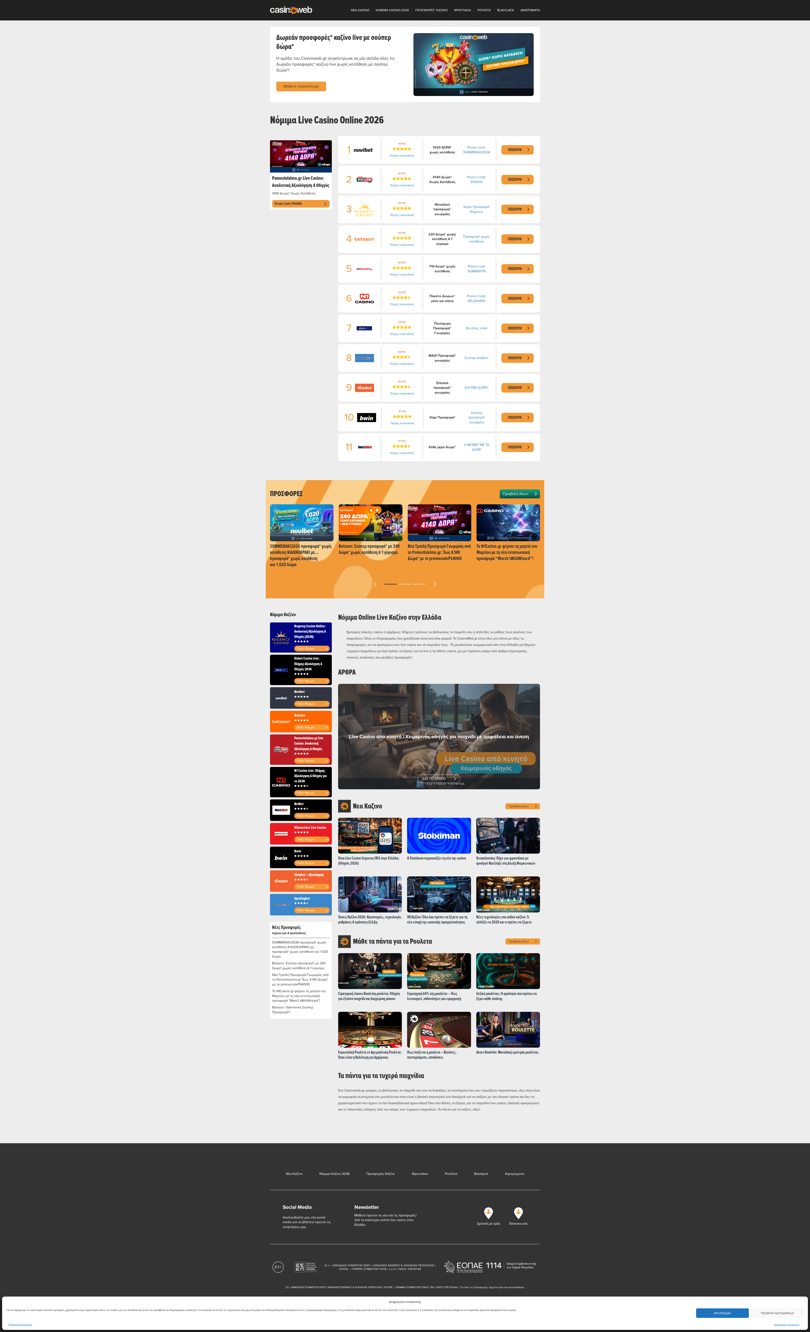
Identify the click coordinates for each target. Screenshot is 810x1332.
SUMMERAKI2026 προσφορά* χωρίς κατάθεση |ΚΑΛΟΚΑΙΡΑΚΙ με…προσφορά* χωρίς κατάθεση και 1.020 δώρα (300, 949)
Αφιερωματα (530, 10)
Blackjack (505, 10)
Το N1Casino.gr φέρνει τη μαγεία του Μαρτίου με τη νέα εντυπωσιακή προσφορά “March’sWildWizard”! (299, 996)
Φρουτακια (462, 10)
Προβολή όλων (515, 493)
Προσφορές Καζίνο (380, 1174)
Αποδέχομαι (722, 1313)
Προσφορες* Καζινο (431, 10)
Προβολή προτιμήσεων (777, 1313)
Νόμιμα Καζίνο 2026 (334, 1174)
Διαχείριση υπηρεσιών (786, 1324)
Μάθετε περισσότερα (301, 86)
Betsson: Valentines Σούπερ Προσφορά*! (292, 1009)
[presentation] (375, 583)
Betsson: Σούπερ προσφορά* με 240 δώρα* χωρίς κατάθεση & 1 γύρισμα (299, 965)
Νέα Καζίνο (294, 1174)
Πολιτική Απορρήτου (20, 1324)
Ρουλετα (484, 10)
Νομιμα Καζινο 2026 (392, 10)
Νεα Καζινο (360, 10)
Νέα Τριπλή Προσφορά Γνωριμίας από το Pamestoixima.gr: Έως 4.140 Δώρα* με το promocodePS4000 (300, 980)
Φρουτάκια (420, 1174)
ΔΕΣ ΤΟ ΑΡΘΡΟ (434, 779)
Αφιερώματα (514, 1174)
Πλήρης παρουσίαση (402, 155)
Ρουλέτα (451, 1174)
